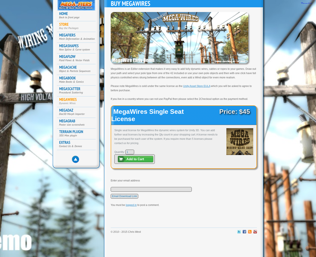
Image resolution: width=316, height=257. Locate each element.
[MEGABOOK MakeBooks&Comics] (78, 80)
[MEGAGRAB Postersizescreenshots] (78, 123)
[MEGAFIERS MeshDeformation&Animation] (78, 37)
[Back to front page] (78, 16)
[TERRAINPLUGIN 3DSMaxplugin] (78, 134)
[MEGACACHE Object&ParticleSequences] (78, 69)
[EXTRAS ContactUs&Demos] (78, 144)
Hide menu (77, 160)
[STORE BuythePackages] (78, 26)
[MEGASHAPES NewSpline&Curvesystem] (78, 48)
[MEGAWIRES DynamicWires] (78, 101)
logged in (131, 205)
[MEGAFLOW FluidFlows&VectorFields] (78, 59)
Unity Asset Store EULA (196, 86)
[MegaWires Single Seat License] (239, 156)
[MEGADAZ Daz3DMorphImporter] (78, 112)
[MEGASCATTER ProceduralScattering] (78, 91)
